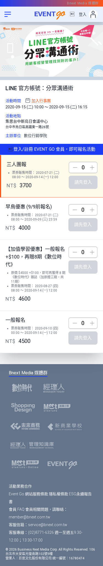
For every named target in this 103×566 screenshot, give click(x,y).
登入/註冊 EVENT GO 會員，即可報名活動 (53, 149)
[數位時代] (23, 387)
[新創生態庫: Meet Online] (27, 464)
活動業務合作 (20, 486)
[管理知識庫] (34, 445)
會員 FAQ (16, 509)
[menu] (7, 14)
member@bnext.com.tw (29, 517)
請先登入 (83, 182)
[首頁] (64, 464)
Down (74, 167)
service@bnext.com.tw (47, 525)
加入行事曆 (41, 100)
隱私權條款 (58, 494)
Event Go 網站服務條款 (28, 494)
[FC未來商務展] (26, 426)
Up (92, 167)
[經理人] (55, 388)
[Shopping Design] (25, 407)
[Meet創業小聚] (59, 407)
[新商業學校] (66, 426)
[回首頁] (51, 14)
